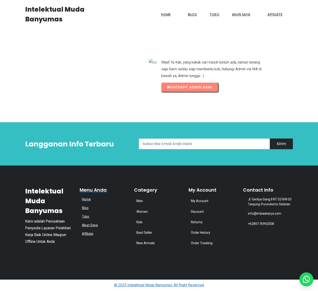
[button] (306, 279)
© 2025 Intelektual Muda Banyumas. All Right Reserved (159, 285)
